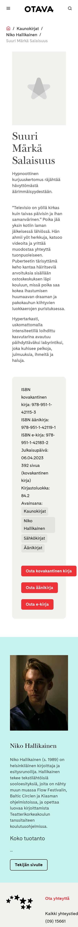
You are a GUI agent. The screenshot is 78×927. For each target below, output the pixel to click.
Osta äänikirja (39, 587)
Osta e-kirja (37, 604)
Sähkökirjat (34, 538)
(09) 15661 (55, 921)
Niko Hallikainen (21, 34)
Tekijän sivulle (29, 864)
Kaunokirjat (28, 28)
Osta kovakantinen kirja (49, 570)
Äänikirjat (33, 547)
